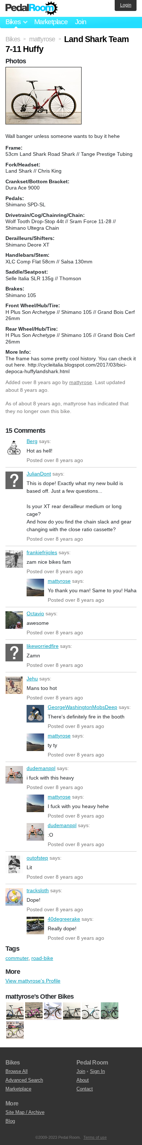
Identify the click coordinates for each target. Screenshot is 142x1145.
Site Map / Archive (24, 1112)
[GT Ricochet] (52, 1011)
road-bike (42, 958)
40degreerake (35, 925)
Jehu (14, 685)
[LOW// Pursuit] (90, 1011)
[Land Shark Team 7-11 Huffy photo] (44, 71)
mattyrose (80, 382)
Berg (14, 448)
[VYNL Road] (14, 1030)
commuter (16, 958)
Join (80, 22)
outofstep (14, 864)
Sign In (97, 1071)
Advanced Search (24, 1080)
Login (125, 5)
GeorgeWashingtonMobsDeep (35, 713)
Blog (10, 1121)
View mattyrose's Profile (32, 981)
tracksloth (14, 897)
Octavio (14, 620)
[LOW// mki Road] (71, 1011)
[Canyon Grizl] (33, 1011)
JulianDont (14, 480)
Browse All (16, 1071)
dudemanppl (14, 775)
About (82, 1080)
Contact (84, 1089)
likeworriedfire (14, 652)
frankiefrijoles (14, 559)
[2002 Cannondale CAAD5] (14, 1011)
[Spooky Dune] (109, 1011)
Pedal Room (31, 8)
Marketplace (51, 22)
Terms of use (95, 1137)
